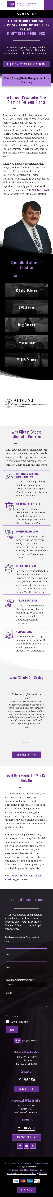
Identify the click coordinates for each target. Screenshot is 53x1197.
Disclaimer (12, 1016)
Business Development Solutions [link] (21, 1173)
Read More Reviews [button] (27, 754)
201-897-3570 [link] (28, 13)
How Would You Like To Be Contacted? (20, 980)
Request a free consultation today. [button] (26, 64)
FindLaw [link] (43, 1173)
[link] (22, 4)
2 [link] (23, 742)
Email (8, 954)
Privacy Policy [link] (36, 1170)
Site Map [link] (24, 1170)
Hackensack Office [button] (26, 1137)
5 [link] (29, 742)
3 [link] (25, 742)
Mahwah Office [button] (27, 1089)
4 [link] (27, 742)
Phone (8, 967)
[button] (49, 5)
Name (7, 941)
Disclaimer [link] (13, 1170)
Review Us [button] (26, 1190)
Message (9, 993)
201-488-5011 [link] (26, 1128)
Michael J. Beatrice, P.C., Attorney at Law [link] (30, 1163)
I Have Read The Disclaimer (19, 1022)
